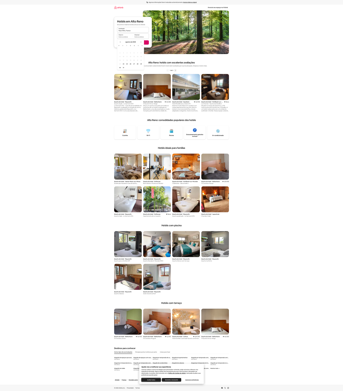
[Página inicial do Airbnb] (118, 7)
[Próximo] (175, 70)
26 (130, 64)
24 (123, 64)
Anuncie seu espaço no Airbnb (218, 7)
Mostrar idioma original (190, 2)
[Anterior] (167, 70)
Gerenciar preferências (192, 380)
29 (141, 64)
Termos (137, 388)
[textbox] (125, 37)
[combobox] (133, 31)
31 (123, 67)
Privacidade (130, 388)
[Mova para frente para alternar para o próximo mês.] (140, 42)
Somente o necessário (171, 380)
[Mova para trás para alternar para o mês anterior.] (120, 42)
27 (134, 64)
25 (127, 64)
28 (137, 64)
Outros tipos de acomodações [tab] (123, 352)
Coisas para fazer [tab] (165, 352)
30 (120, 67)
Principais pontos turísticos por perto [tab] (146, 352)
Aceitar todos (151, 380)
